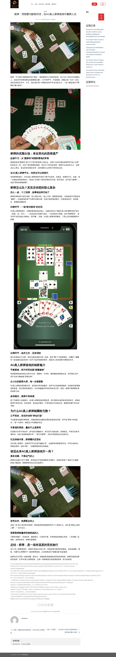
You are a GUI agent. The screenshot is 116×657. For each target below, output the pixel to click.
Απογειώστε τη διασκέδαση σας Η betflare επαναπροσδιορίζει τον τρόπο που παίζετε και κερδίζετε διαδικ (95, 52)
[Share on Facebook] (38, 604)
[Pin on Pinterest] (48, 604)
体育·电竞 (41, 4)
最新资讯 (54, 4)
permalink (57, 611)
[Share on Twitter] (42, 604)
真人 (32, 4)
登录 (28, 644)
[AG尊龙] (19, 4)
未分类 (45, 11)
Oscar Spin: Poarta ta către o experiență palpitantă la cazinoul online (95, 42)
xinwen (53, 19)
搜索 (87, 12)
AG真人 (15, 549)
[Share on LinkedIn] (52, 604)
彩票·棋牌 (47, 4)
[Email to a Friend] (45, 604)
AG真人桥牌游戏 (68, 77)
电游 (36, 4)
